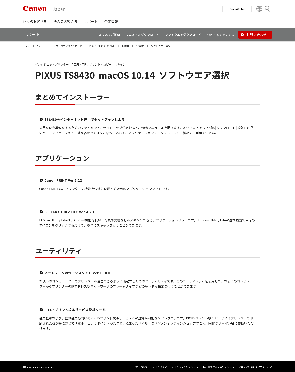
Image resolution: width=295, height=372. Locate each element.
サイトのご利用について (185, 366)
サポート (41, 46)
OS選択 (140, 46)
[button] (35, 21)
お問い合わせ (140, 366)
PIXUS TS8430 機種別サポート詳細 (109, 46)
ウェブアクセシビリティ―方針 (255, 366)
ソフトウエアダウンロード (67, 46)
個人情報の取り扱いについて (218, 366)
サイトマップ (160, 366)
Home (26, 46)
